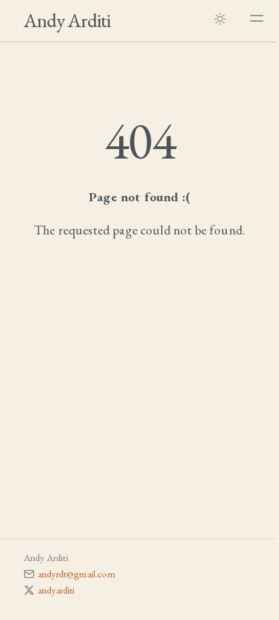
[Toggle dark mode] (220, 18)
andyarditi (56, 589)
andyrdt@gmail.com (76, 573)
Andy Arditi (67, 20)
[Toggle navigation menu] (256, 18)
